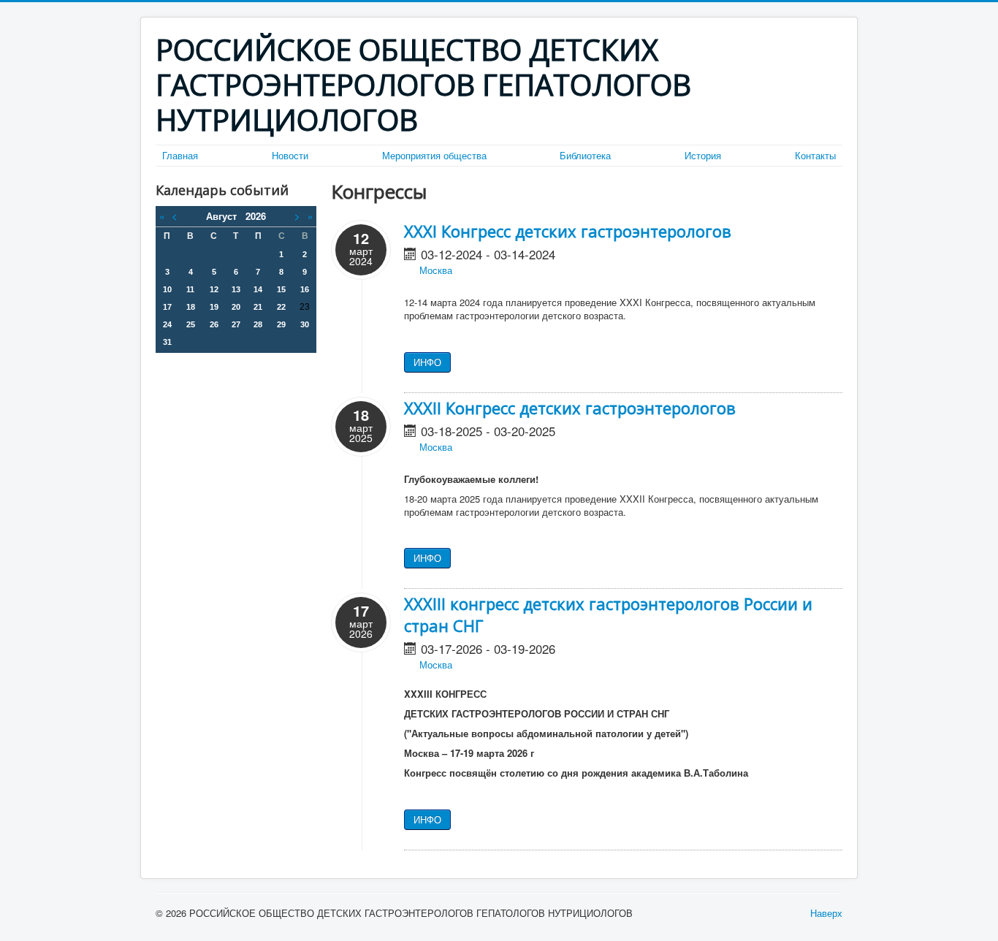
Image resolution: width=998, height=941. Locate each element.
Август (225, 216)
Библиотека (585, 155)
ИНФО (427, 362)
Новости (290, 155)
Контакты (815, 155)
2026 (255, 216)
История (703, 155)
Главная (180, 155)
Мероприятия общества (434, 155)
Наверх (826, 913)
